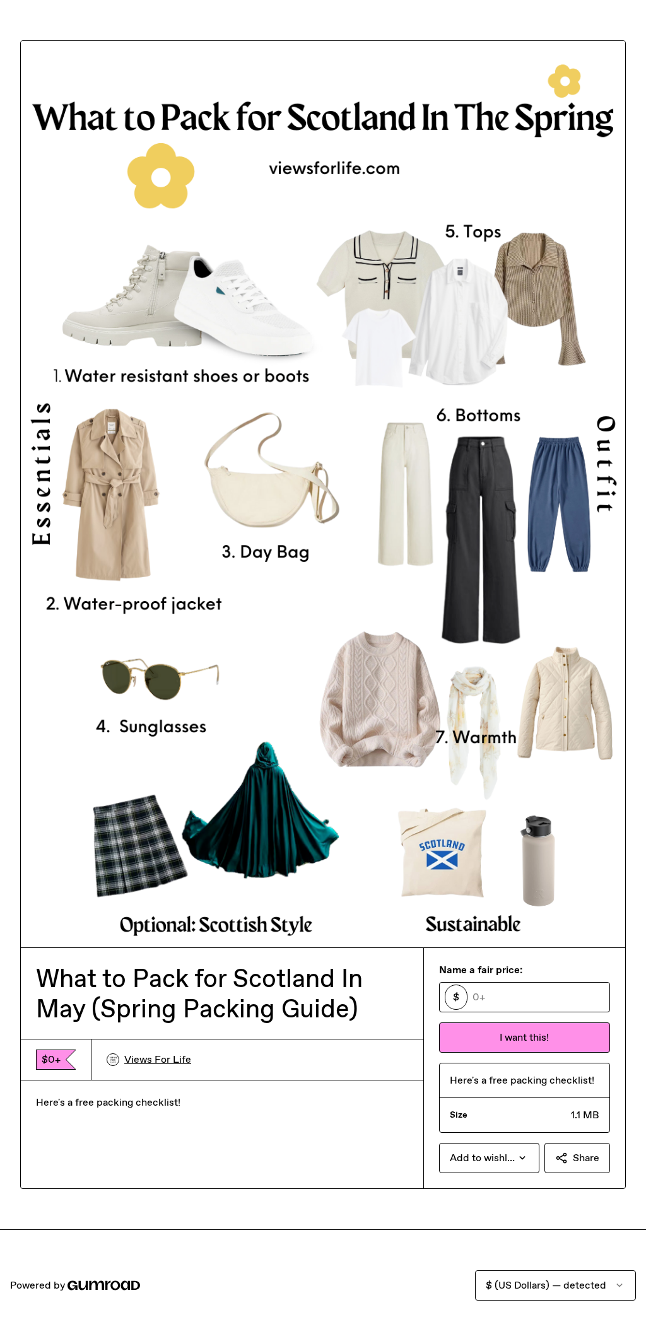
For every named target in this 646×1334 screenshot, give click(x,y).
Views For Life (157, 1059)
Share (586, 1158)
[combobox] (489, 1158)
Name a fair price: (480, 970)
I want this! (524, 1037)
